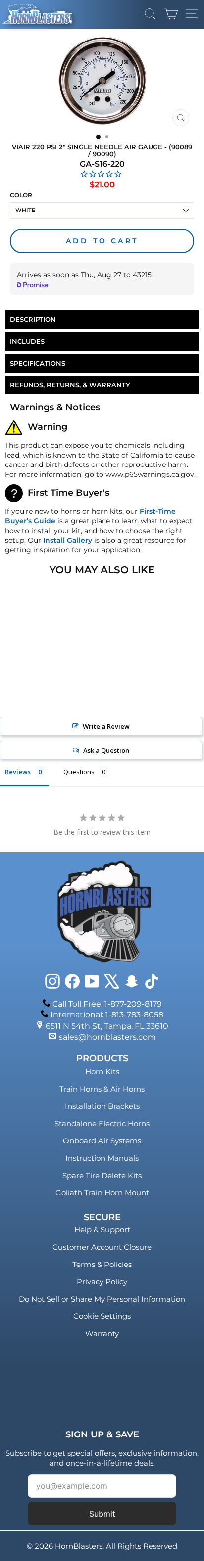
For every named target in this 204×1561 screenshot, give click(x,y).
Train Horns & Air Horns (102, 1089)
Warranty (102, 1333)
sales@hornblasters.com (107, 1037)
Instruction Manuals (102, 1158)
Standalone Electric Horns (102, 1123)
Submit (102, 1514)
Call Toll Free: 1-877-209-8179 (107, 1004)
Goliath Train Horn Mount (102, 1192)
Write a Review (106, 726)
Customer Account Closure (102, 1247)
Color (21, 195)
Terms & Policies (102, 1264)
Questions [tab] (79, 771)
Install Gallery (67, 540)
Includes (27, 341)
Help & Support (102, 1229)
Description (33, 319)
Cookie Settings (102, 1316)
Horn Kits (102, 1071)
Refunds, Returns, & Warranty (70, 385)
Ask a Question (106, 750)
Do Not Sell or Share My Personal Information (102, 1299)
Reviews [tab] (18, 771)
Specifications (37, 363)
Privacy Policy (102, 1281)
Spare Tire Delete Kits (102, 1175)
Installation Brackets (102, 1106)
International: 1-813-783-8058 (107, 1014)
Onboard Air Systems (102, 1140)
